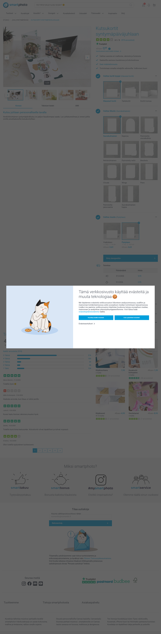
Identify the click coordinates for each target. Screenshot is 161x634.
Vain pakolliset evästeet (132, 318)
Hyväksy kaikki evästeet (96, 318)
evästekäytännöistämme (89, 312)
